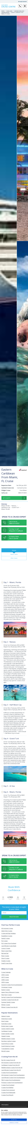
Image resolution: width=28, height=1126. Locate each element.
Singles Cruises (5, 961)
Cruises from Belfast (7, 1087)
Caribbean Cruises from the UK (10, 1065)
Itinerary (14, 550)
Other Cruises (14, 558)
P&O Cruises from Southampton (10, 1080)
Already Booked (22, 1)
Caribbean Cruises (6, 1031)
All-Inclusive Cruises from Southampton (13, 1075)
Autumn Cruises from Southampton (11, 985)
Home (3, 11)
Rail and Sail (4, 953)
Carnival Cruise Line (19, 11)
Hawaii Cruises (5, 1036)
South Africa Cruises (7, 1044)
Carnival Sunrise (5, 12)
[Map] (14, 570)
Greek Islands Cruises (7, 1034)
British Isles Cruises (7, 1026)
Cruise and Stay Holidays (8, 933)
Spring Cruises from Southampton (11, 997)
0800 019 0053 (22, 493)
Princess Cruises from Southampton (12, 1082)
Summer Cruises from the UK (9, 1000)
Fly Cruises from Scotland (8, 943)
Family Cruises (5, 938)
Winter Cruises (5, 1005)
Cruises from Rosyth (7, 1095)
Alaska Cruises (5, 1016)
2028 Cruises (5, 980)
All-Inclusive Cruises (7, 928)
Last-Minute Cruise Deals (8, 946)
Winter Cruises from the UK (9, 1007)
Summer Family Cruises (8, 1002)
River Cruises (5, 956)
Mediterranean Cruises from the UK (11, 1067)
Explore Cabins (14, 554)
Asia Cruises (4, 1021)
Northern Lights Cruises (8, 1041)
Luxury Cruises (5, 948)
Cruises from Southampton (9, 1072)
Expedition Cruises (6, 936)
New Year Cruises (6, 995)
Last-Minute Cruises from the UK (11, 1070)
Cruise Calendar (6, 972)
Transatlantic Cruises (7, 1049)
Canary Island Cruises (7, 1029)
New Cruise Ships (6, 951)
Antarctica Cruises (6, 1019)
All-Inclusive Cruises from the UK (10, 1062)
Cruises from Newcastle (8, 1092)
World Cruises (5, 1051)
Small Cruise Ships (6, 963)
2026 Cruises (5, 975)
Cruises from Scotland (7, 1085)
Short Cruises (5, 958)
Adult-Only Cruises (6, 931)
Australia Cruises (6, 1024)
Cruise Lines (9, 11)
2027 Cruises (5, 977)
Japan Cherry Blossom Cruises (10, 992)
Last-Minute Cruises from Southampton (13, 1077)
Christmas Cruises (6, 987)
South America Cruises (8, 1046)
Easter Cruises (5, 990)
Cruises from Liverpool (8, 1090)
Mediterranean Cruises (8, 1039)
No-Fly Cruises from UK (8, 1060)
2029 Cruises (5, 982)
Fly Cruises (4, 941)
